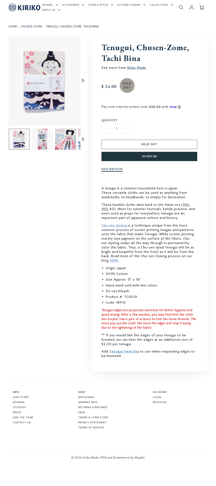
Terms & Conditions (93, 417)
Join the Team (23, 417)
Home (13, 26)
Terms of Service (91, 427)
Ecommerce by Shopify (128, 457)
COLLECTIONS (159, 4)
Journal (19, 402)
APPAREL (47, 4)
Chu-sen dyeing (114, 225)
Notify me (149, 156)
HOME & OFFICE (98, 4)
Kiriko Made (136, 68)
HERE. (114, 260)
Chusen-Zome (31, 26)
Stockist (20, 407)
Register (160, 402)
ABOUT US (48, 9)
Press (17, 412)
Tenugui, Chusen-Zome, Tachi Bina (72, 26)
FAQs (81, 412)
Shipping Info (87, 402)
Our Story (21, 397)
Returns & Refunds (92, 407)
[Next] (82, 80)
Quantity (109, 120)
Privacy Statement (92, 422)
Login (157, 397)
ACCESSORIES (71, 4)
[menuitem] (50, 4)
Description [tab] (112, 169)
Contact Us (22, 422)
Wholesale (86, 397)
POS (104, 457)
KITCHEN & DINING (128, 4)
